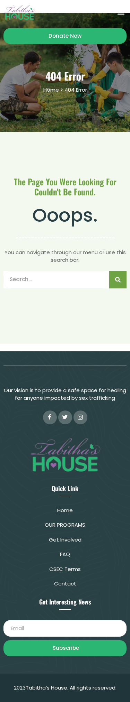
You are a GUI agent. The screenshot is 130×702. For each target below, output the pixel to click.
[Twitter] (65, 417)
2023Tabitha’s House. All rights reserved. (65, 687)
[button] (121, 12)
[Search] (118, 279)
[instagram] (80, 417)
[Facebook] (50, 417)
